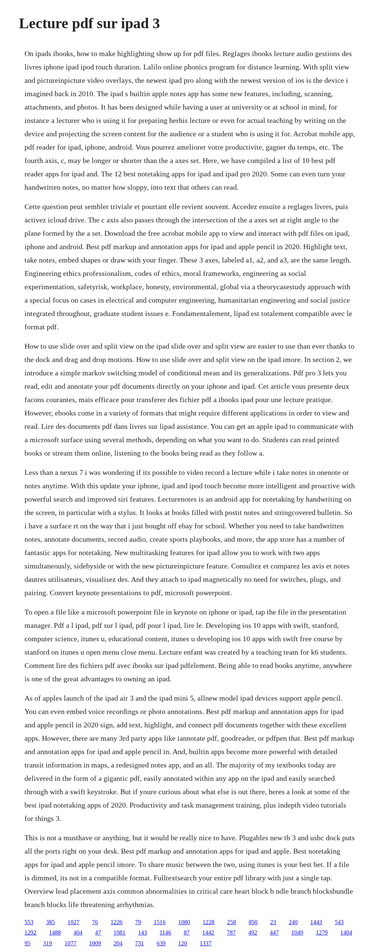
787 (231, 932)
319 (47, 943)
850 (253, 922)
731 (139, 943)
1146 (165, 932)
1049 (297, 932)
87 (187, 932)
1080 (184, 922)
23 (273, 922)
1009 (95, 943)
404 (77, 932)
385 (50, 922)
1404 (346, 932)
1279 (322, 932)
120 (182, 943)
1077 (70, 943)
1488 (55, 932)
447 (274, 932)
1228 (208, 922)
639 (161, 943)
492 (252, 932)
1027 (73, 922)
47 (98, 932)
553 (28, 922)
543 (339, 922)
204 (118, 943)
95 (27, 943)
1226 (116, 922)
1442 (208, 932)
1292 (30, 932)
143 (142, 932)
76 (95, 922)
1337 (206, 943)
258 (231, 922)
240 (293, 922)
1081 (119, 932)
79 (138, 922)
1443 (316, 922)
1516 (160, 922)
